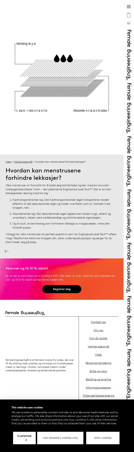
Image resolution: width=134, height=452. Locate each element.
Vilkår (98, 354)
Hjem (9, 161)
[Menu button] (129, 6)
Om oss (98, 330)
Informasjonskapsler (98, 387)
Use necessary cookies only (60, 437)
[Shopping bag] (129, 15)
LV (128, 22)
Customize (24, 435)
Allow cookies (102, 437)
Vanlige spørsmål (23, 161)
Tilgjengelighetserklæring (98, 395)
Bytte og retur (98, 371)
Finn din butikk (98, 338)
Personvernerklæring (98, 363)
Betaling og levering (98, 379)
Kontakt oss (98, 322)
